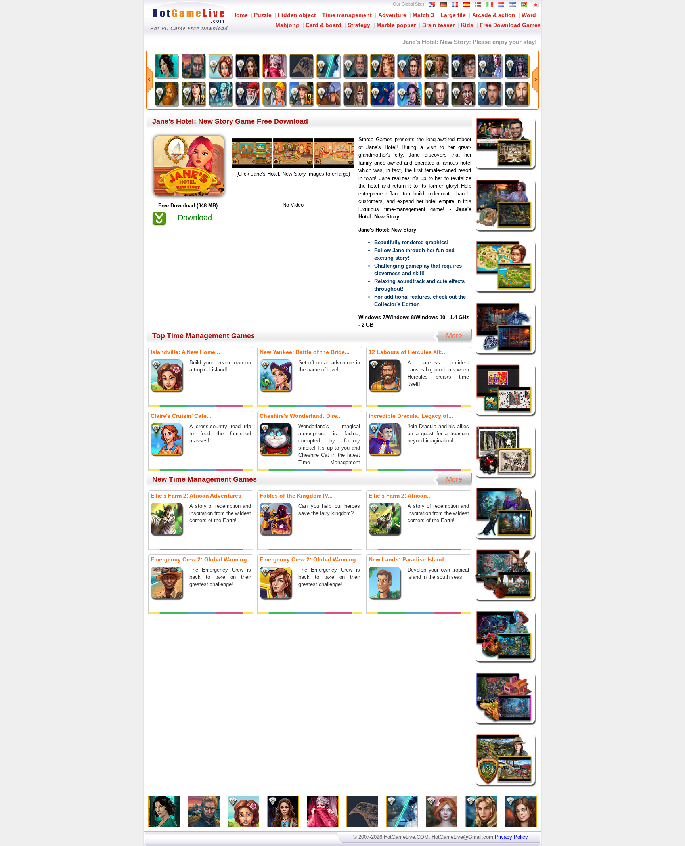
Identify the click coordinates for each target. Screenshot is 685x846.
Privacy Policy (511, 837)
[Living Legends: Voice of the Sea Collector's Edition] (517, 66)
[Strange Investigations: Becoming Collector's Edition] (409, 66)
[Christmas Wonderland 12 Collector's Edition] (247, 93)
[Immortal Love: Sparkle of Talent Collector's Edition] (436, 93)
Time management (347, 15)
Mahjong (287, 25)
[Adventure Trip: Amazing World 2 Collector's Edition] (382, 93)
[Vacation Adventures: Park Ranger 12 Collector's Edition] (193, 93)
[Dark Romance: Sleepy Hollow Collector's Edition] (490, 93)
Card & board (323, 25)
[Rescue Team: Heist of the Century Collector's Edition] (274, 93)
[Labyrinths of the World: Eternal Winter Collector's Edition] (382, 66)
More (454, 336)
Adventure (392, 15)
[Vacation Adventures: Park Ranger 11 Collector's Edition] (436, 66)
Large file (453, 15)
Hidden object (297, 15)
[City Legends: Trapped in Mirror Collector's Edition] (247, 66)
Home (240, 15)
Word (529, 15)
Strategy (359, 25)
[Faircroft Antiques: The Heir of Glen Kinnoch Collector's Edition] (517, 93)
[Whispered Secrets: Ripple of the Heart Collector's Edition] (490, 66)
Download (195, 217)
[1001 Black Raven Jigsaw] (301, 66)
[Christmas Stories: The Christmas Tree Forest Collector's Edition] (409, 93)
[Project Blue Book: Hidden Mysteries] (166, 66)
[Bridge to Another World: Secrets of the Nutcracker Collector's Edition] (355, 66)
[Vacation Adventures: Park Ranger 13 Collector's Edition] (301, 93)
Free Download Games (510, 25)
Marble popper (396, 25)
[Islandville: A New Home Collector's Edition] (220, 66)
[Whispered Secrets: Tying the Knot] (193, 66)
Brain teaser (438, 25)
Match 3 (423, 15)
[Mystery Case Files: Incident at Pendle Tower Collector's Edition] (220, 93)
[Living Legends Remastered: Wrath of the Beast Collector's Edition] (355, 93)
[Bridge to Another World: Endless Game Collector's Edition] (463, 66)
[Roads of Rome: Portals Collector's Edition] (166, 93)
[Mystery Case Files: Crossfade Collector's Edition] (328, 66)
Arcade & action (493, 15)
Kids (467, 25)
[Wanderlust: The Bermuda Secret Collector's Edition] (463, 93)
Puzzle (263, 15)
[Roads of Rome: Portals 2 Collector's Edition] (328, 93)
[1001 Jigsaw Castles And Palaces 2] (274, 66)
